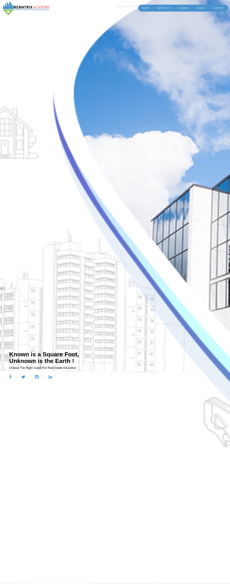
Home (145, 8)
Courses (183, 8)
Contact (218, 8)
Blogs (201, 8)
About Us (163, 8)
